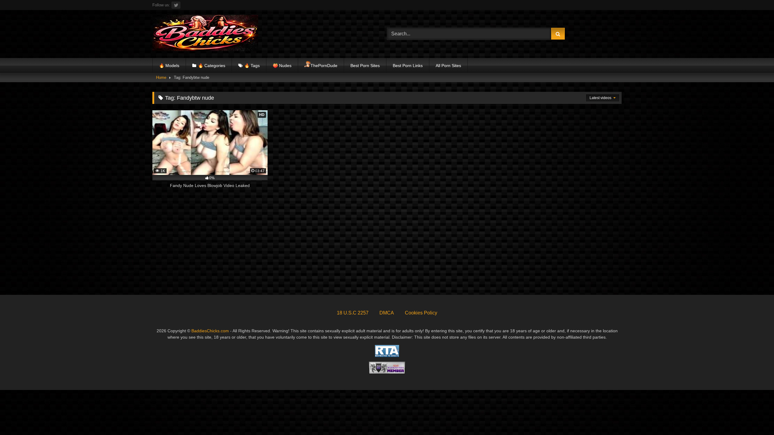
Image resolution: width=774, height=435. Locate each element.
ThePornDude (324, 65)
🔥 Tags (252, 65)
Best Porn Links (408, 65)
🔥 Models (169, 65)
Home (161, 77)
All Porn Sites (448, 65)
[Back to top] (755, 417)
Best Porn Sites (365, 65)
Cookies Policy (421, 312)
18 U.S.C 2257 (353, 312)
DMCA (386, 312)
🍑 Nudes (282, 65)
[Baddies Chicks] (205, 34)
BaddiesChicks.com (210, 330)
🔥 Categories (211, 65)
